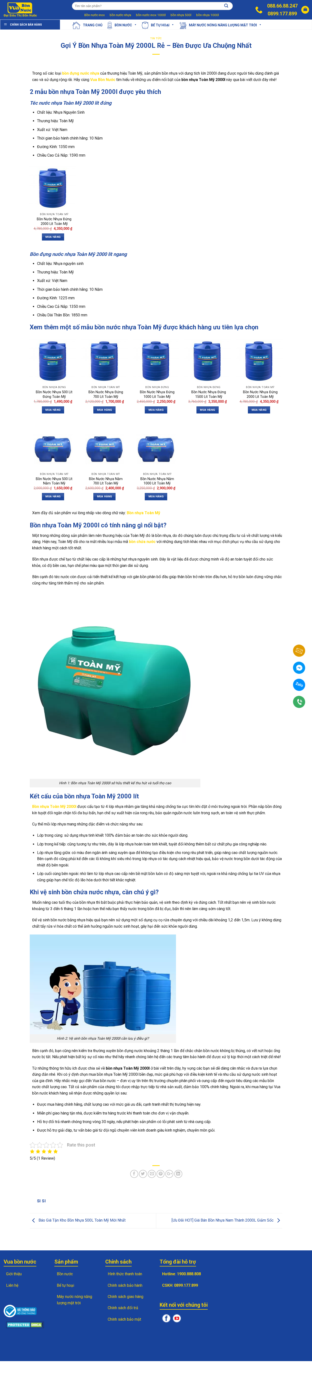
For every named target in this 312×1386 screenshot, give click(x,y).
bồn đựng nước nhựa (80, 73)
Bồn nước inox (94, 15)
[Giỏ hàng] (305, 10)
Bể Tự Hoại (160, 25)
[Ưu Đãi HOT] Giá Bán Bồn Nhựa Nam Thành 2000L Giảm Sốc (223, 1220)
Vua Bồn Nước (102, 79)
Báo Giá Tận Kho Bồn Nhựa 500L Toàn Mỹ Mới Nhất (82, 1220)
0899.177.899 (282, 14)
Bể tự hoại (65, 1285)
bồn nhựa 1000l (207, 15)
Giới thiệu (14, 1274)
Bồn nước (123, 25)
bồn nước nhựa (120, 15)
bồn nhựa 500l (181, 15)
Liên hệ (12, 1285)
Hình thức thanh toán (125, 1274)
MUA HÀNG (52, 237)
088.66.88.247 (282, 6)
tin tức (156, 38)
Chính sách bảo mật (124, 1319)
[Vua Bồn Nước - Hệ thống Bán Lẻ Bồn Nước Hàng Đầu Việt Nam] (21, 9)
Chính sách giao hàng (125, 1296)
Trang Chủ (92, 25)
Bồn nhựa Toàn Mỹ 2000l (54, 806)
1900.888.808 (189, 1274)
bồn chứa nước (142, 541)
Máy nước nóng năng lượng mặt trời (223, 25)
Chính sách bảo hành (125, 1285)
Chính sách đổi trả (123, 1308)
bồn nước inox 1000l (151, 15)
